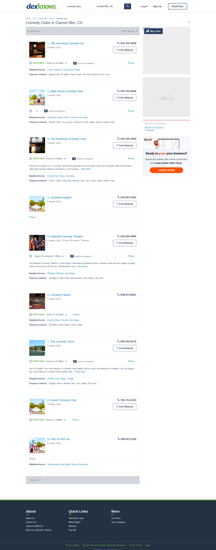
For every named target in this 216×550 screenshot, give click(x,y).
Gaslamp (51, 117)
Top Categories (118, 522)
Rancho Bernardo (79, 464)
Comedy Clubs (54, 47)
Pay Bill (72, 530)
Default (131, 31)
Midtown (51, 273)
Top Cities (116, 518)
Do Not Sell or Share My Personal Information (104, 545)
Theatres (85, 240)
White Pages (75, 522)
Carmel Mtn (42, 18)
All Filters (35, 31)
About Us (30, 518)
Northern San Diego (56, 378)
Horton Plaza (63, 117)
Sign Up (157, 6)
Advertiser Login (76, 518)
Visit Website (126, 50)
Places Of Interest (71, 240)
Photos (131, 63)
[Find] (127, 6)
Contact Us (31, 522)
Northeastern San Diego (58, 464)
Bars (52, 18)
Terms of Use (135, 545)
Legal (147, 545)
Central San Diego (71, 70)
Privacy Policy (73, 545)
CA (34, 18)
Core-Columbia (54, 70)
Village (70, 378)
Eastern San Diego (70, 320)
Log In (144, 6)
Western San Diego (66, 273)
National (72, 526)
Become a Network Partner (38, 530)
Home (28, 18)
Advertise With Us (34, 526)
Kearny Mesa (53, 320)
